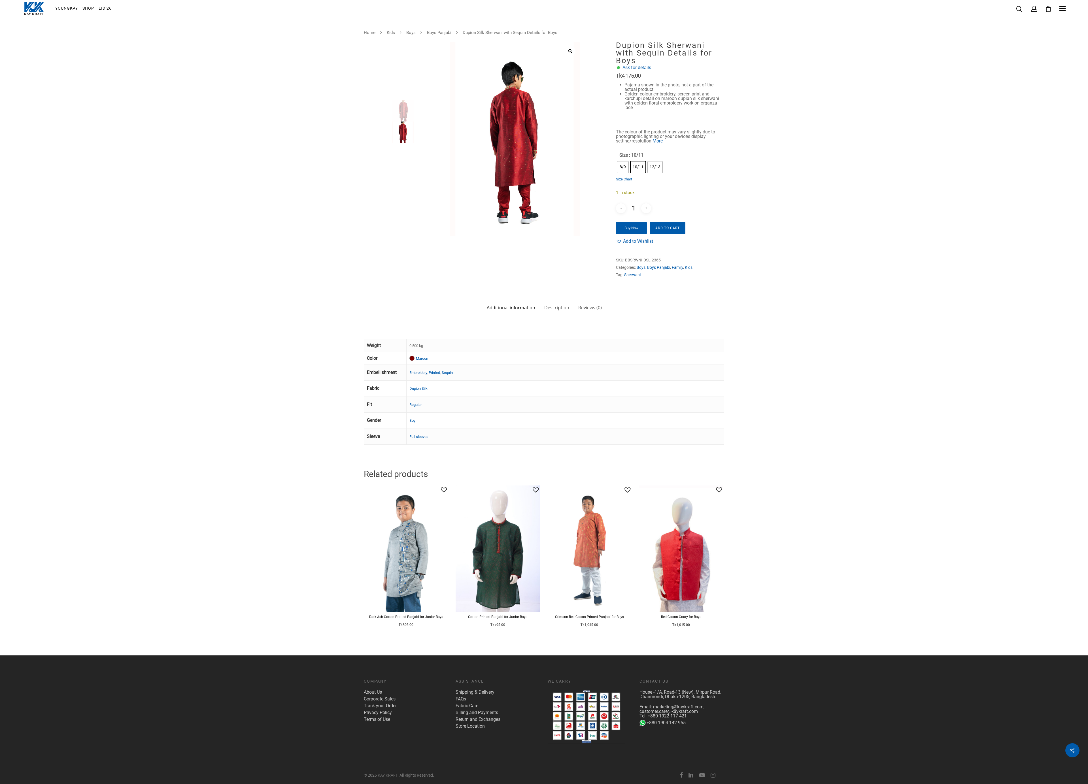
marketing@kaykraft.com (678, 707)
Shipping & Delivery (475, 692)
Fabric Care (467, 706)
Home (369, 32)
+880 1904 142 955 (666, 722)
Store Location (470, 726)
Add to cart (667, 228)
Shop (88, 8)
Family (677, 267)
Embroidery (418, 372)
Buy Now (631, 228)
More (658, 141)
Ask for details (636, 67)
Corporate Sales (380, 699)
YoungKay (66, 8)
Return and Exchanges (478, 719)
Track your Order (380, 706)
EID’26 (105, 8)
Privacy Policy (378, 712)
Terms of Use (377, 719)
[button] (634, 241)
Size (623, 155)
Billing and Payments (477, 712)
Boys (411, 32)
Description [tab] (556, 307)
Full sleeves (418, 436)
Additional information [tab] (511, 307)
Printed (434, 372)
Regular (415, 404)
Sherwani (632, 274)
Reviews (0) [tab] (590, 307)
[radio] (622, 167)
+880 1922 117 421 (667, 716)
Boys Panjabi (439, 32)
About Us (373, 692)
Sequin (447, 372)
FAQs (461, 699)
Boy (412, 420)
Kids (391, 32)
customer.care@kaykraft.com (668, 711)
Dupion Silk (418, 388)
